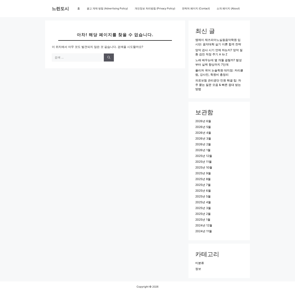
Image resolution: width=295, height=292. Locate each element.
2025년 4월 (203, 202)
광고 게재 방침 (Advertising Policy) (107, 8)
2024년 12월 (203, 225)
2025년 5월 (203, 196)
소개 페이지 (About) (228, 8)
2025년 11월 (203, 161)
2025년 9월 (203, 173)
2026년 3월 (203, 138)
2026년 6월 (203, 121)
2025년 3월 (203, 208)
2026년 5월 (203, 127)
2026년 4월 (203, 132)
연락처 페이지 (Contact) (196, 8)
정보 (198, 269)
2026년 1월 (202, 150)
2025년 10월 (203, 167)
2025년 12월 (203, 156)
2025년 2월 (203, 214)
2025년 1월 (202, 219)
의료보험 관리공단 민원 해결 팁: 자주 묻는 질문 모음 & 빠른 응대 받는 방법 (218, 85)
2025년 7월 (203, 185)
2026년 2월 (203, 144)
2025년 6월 (203, 190)
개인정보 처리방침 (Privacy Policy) (155, 8)
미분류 (199, 263)
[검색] (109, 57)
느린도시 (60, 8)
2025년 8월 (203, 179)
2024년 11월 (203, 231)
